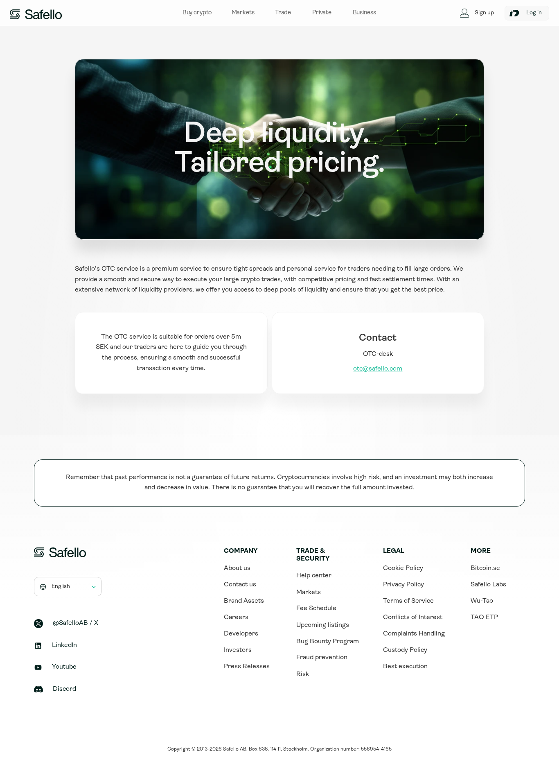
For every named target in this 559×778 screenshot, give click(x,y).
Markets (308, 592)
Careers (236, 617)
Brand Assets (244, 601)
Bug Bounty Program (327, 641)
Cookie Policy (403, 568)
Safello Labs (488, 584)
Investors (238, 650)
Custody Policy (405, 650)
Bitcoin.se (485, 568)
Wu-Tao (482, 601)
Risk (302, 674)
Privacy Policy (403, 584)
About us (237, 568)
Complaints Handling (414, 634)
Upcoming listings (322, 625)
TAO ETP (484, 617)
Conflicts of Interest (412, 617)
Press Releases (247, 666)
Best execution (405, 666)
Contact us (240, 584)
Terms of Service (408, 601)
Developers (241, 634)
